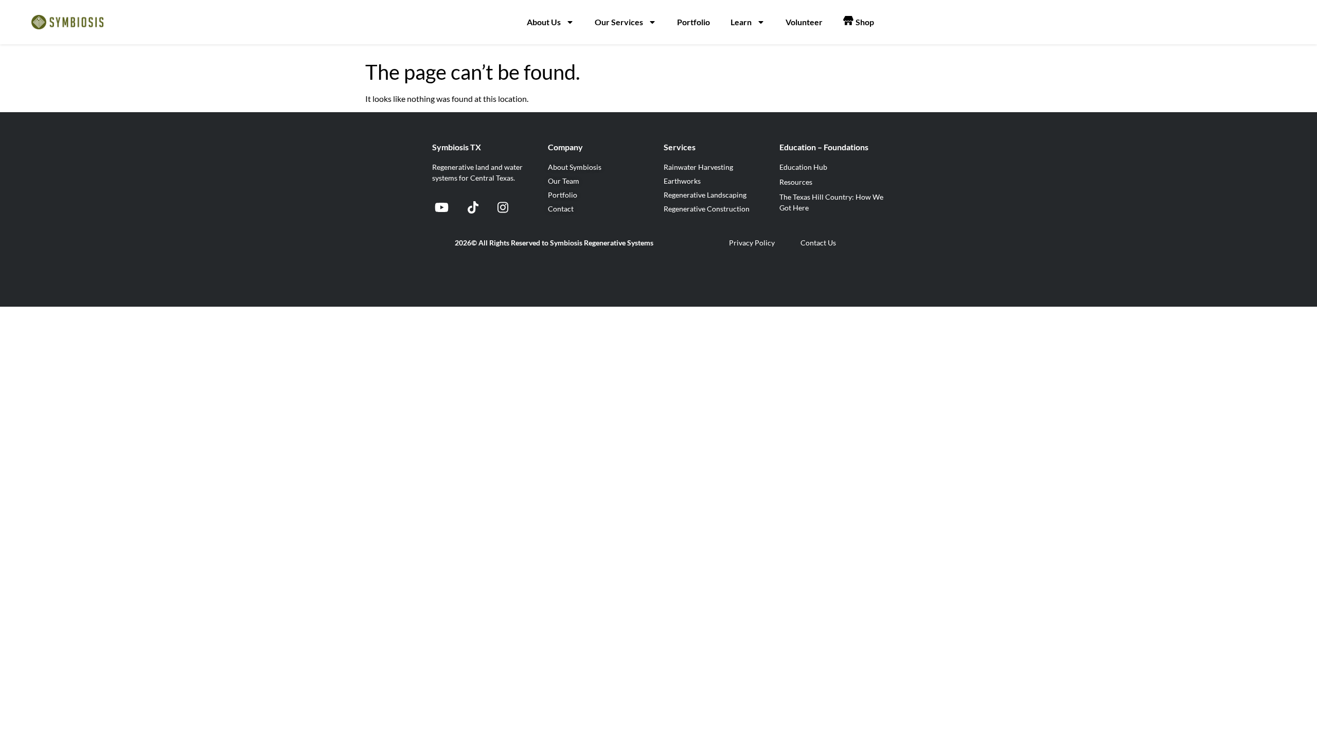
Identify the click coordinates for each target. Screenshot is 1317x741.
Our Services (619, 22)
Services (680, 147)
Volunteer (804, 22)
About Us (544, 22)
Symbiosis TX (456, 147)
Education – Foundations (823, 147)
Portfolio (693, 22)
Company (565, 147)
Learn (741, 22)
